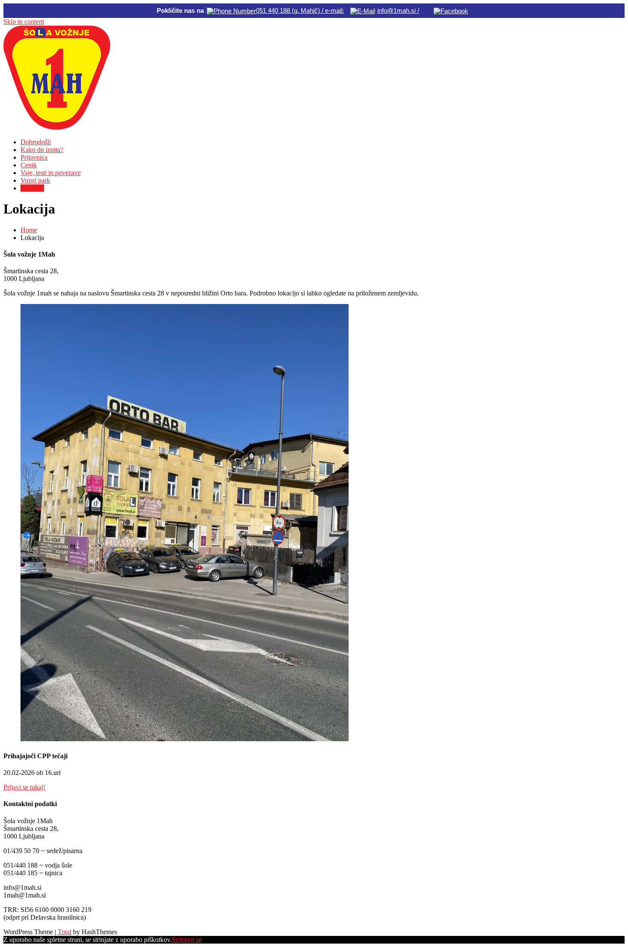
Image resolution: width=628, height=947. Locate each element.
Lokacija (32, 188)
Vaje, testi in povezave (51, 172)
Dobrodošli (36, 142)
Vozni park (35, 180)
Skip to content (23, 21)
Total (64, 931)
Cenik (29, 165)
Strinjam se (187, 939)
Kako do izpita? (42, 149)
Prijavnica (34, 157)
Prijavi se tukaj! (24, 787)
